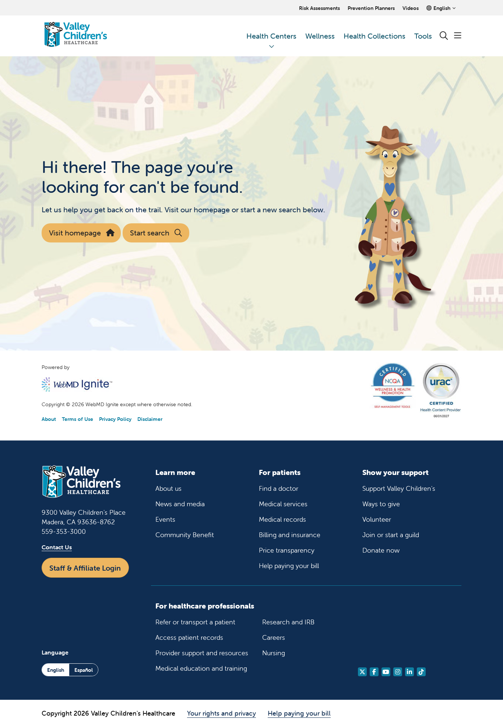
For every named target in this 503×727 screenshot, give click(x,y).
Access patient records (189, 637)
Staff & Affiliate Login (85, 567)
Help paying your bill (289, 565)
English (55, 670)
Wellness (320, 35)
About (49, 419)
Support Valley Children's (398, 488)
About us (168, 488)
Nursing (273, 653)
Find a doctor (278, 488)
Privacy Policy (115, 419)
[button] (457, 36)
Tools (423, 35)
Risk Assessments (319, 8)
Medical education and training (201, 668)
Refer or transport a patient (195, 622)
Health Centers (271, 35)
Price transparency (286, 550)
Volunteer (376, 519)
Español (83, 670)
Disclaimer (149, 419)
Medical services (283, 504)
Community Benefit (184, 535)
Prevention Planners (371, 8)
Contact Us (57, 547)
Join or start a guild (390, 535)
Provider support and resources (201, 653)
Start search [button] (149, 232)
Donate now (381, 550)
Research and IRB (288, 622)
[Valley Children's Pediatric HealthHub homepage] (76, 36)
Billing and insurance (289, 535)
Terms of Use (77, 419)
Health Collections (374, 35)
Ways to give (381, 504)
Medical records (282, 519)
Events (165, 519)
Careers (273, 637)
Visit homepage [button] (75, 232)
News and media (180, 504)
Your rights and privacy (221, 713)
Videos (410, 8)
